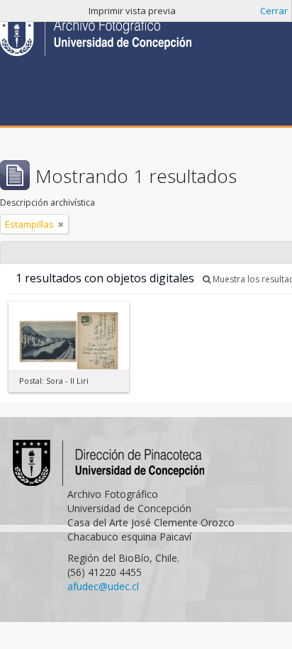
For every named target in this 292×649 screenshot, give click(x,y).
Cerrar (274, 10)
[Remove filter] (61, 224)
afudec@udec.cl (103, 586)
